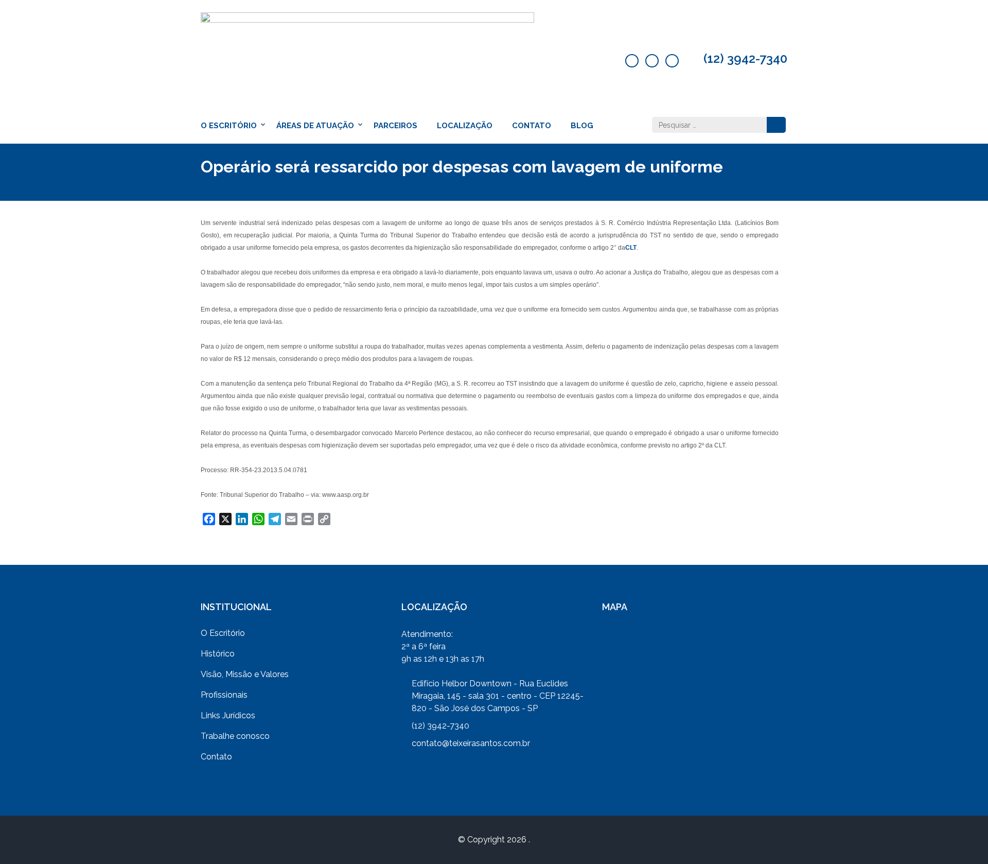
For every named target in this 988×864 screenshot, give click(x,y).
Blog (582, 125)
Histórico (218, 654)
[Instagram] (672, 60)
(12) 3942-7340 (745, 59)
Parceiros (395, 125)
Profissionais (224, 695)
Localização (464, 125)
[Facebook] (632, 60)
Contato (531, 125)
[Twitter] (652, 60)
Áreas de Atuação (315, 125)
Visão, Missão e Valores (245, 674)
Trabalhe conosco (235, 736)
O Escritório (229, 125)
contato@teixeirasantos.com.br (471, 743)
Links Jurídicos (228, 715)
